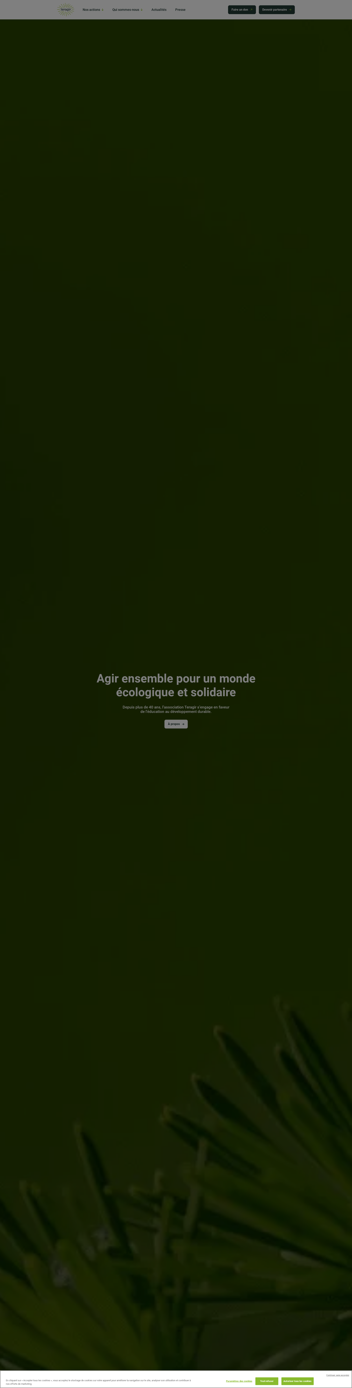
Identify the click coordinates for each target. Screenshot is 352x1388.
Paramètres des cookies (239, 1381)
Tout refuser (267, 1381)
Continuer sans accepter (337, 1375)
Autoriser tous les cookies (297, 1381)
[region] (176, 1379)
